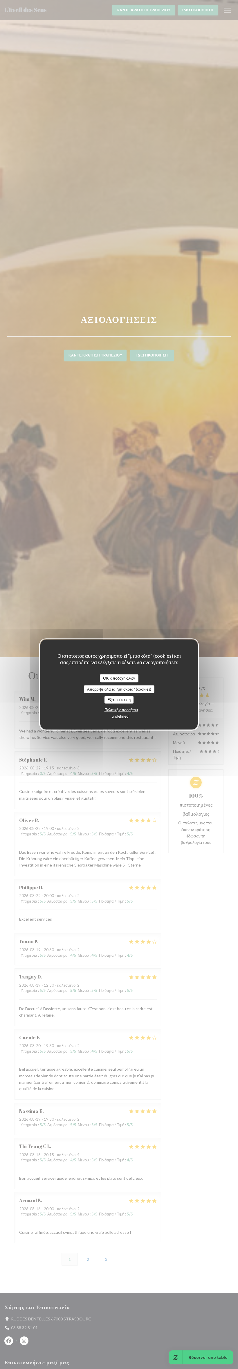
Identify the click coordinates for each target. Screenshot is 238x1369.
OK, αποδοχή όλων (119, 678)
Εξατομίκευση (119, 699)
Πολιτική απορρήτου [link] (121, 709)
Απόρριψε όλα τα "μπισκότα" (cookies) (119, 689)
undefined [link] (120, 716)
